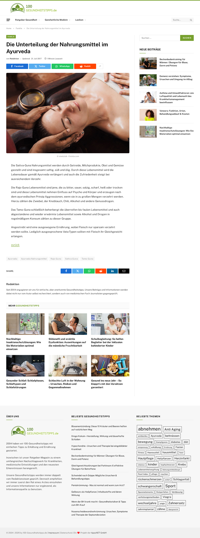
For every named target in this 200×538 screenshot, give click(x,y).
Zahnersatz (176, 503)
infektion (141, 465)
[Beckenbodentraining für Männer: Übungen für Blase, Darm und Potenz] (148, 63)
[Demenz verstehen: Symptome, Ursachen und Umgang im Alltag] (148, 80)
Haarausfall (153, 452)
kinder (152, 464)
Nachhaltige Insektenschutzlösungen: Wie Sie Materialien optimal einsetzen (23, 344)
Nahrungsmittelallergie (171, 470)
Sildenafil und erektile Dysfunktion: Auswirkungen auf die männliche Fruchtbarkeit (67, 342)
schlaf (167, 480)
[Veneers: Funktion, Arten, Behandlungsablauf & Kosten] (148, 115)
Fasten (179, 447)
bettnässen (172, 435)
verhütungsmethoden (148, 497)
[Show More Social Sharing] (100, 66)
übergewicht (173, 509)
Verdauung (177, 492)
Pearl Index (143, 474)
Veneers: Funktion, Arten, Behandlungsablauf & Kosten (174, 112)
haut (181, 452)
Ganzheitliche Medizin (56, 20)
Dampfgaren (162, 442)
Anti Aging (172, 429)
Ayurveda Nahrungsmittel (34, 259)
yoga (162, 503)
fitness (141, 452)
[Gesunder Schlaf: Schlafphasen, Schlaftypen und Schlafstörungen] (25, 366)
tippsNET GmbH (99, 533)
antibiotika (143, 436)
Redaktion (14, 59)
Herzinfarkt (182, 458)
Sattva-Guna (71, 259)
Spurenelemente (145, 492)
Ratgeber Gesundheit (26, 20)
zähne (161, 509)
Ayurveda (12, 259)
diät (186, 441)
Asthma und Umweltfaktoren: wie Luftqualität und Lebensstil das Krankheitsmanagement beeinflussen (177, 98)
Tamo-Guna (87, 259)
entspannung (143, 447)
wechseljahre (147, 503)
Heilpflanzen (164, 458)
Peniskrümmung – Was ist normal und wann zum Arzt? (98, 485)
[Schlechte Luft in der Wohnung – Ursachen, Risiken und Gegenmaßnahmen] (68, 366)
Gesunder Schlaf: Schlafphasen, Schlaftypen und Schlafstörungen (25, 384)
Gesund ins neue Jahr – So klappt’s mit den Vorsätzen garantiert (107, 384)
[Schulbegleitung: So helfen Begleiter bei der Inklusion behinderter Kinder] (110, 324)
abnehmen (149, 429)
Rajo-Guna (56, 259)
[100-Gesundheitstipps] (33, 8)
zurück (15, 244)
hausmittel (169, 452)
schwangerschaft (150, 486)
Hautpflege (146, 458)
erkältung (156, 447)
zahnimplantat (146, 509)
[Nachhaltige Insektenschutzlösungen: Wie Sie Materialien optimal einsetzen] (25, 324)
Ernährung (168, 447)
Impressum (53, 533)
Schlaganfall (181, 479)
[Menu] (8, 20)
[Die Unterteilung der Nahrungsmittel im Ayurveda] (67, 113)
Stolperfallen (162, 492)
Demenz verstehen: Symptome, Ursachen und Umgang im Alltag (176, 78)
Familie (11, 37)
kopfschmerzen (168, 465)
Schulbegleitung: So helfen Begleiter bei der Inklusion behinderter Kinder (107, 342)
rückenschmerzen (150, 479)
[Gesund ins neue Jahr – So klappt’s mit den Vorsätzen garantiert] (110, 366)
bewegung (145, 441)
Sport (170, 486)
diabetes (175, 442)
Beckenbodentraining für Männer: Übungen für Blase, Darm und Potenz (174, 62)
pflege (154, 474)
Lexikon (79, 20)
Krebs (182, 464)
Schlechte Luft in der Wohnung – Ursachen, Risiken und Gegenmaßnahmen (67, 384)
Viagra (167, 497)
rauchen (164, 474)
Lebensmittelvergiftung (148, 469)
